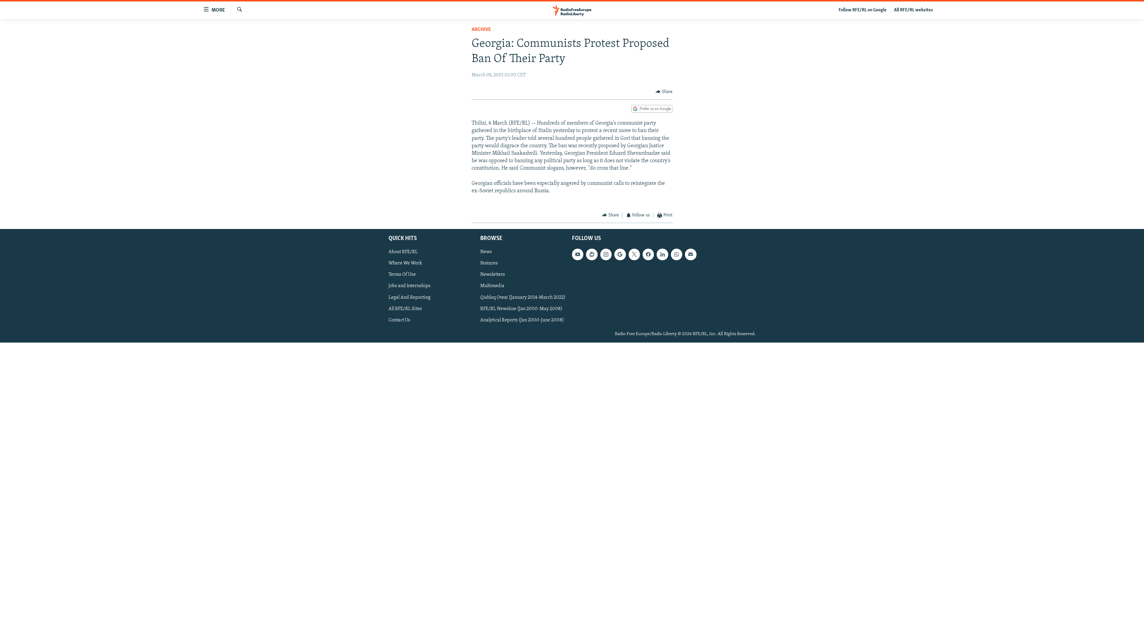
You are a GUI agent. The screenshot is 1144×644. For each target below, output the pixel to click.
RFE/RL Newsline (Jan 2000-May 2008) (521, 308)
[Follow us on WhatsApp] (676, 254)
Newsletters (492, 274)
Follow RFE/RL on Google (863, 10)
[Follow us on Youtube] (577, 254)
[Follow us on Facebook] (648, 254)
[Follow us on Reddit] (591, 254)
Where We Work (405, 263)
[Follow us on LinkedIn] (662, 254)
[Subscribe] (690, 254)
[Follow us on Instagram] (606, 254)
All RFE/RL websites (913, 10)
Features (489, 263)
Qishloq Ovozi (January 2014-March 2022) (522, 297)
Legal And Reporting (409, 297)
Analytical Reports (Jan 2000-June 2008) (522, 320)
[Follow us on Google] (620, 254)
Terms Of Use (402, 274)
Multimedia (492, 286)
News (486, 252)
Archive (481, 29)
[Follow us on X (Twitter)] (634, 254)
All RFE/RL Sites (405, 308)
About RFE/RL (403, 252)
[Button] (664, 92)
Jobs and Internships (409, 286)
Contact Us (399, 320)
